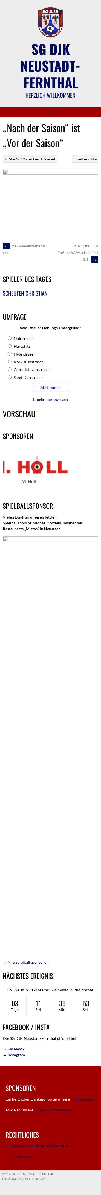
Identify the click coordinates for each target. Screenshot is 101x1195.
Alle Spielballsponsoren (26, 962)
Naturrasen (24, 338)
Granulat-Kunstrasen (32, 369)
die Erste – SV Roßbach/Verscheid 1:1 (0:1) (77, 253)
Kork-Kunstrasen (29, 361)
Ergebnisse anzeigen (50, 399)
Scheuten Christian (25, 293)
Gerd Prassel (44, 159)
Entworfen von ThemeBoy (23, 1179)
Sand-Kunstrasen (28, 377)
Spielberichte (85, 159)
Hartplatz (22, 346)
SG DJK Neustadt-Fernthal (50, 65)
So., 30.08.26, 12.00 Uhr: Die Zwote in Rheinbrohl (50, 989)
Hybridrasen (25, 354)
